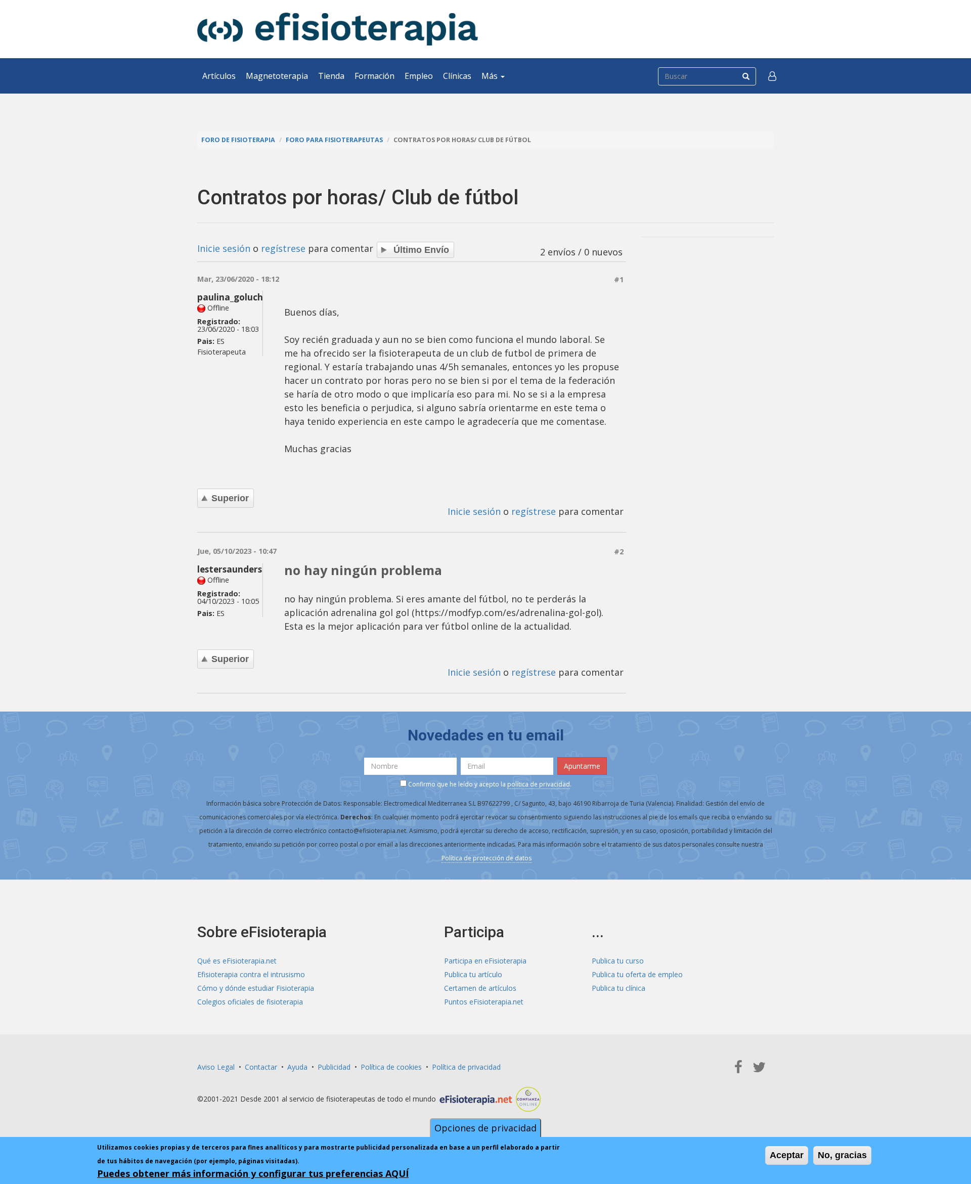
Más (490, 75)
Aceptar (787, 1155)
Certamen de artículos (480, 988)
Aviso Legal (216, 1067)
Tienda (331, 75)
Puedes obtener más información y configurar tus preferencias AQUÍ (253, 1173)
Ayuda (297, 1067)
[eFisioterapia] (337, 29)
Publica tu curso (618, 961)
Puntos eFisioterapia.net (483, 1001)
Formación (374, 75)
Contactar (261, 1067)
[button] (772, 76)
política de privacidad (538, 784)
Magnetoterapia (277, 75)
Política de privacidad (466, 1067)
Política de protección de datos (487, 858)
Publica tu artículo (473, 974)
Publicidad (334, 1067)
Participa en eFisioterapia (485, 961)
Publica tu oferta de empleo (637, 974)
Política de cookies (391, 1067)
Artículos (219, 75)
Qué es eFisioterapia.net (237, 961)
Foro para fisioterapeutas (334, 140)
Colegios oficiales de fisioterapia (250, 1001)
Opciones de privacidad (485, 1128)
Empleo (419, 75)
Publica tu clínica (618, 988)
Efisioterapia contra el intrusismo (251, 974)
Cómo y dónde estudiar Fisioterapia (255, 988)
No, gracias (842, 1155)
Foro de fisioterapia (238, 140)
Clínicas (457, 75)
